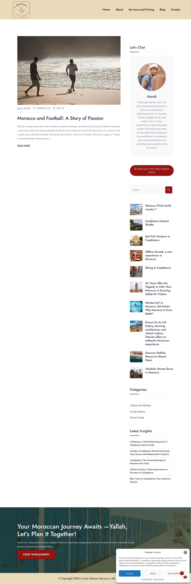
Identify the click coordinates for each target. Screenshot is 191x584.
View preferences (176, 573)
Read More (23, 145)
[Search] (168, 189)
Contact (175, 10)
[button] (185, 552)
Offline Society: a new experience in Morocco (158, 255)
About (119, 10)
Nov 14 (60, 108)
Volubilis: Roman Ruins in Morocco (159, 370)
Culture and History (140, 405)
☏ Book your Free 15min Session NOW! (151, 170)
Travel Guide (137, 417)
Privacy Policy (159, 579)
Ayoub (27, 108)
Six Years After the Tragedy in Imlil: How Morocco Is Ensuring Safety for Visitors (158, 288)
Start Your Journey (36, 554)
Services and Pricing (141, 10)
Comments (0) (43, 108)
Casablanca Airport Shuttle (157, 223)
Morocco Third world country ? (158, 207)
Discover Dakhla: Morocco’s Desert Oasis (155, 356)
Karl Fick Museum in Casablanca (157, 238)
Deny (152, 573)
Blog (162, 10)
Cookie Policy (147, 579)
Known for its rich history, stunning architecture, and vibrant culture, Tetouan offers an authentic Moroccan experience (157, 333)
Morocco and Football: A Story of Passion (60, 118)
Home (106, 10)
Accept (129, 573)
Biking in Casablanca (158, 268)
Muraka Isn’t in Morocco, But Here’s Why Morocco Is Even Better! (158, 308)
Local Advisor (137, 411)
